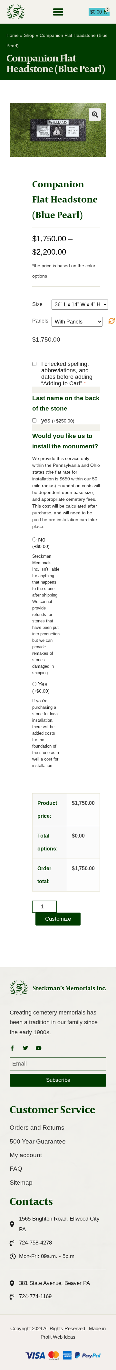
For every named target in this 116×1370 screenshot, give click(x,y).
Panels (40, 320)
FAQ (16, 1168)
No (41, 542)
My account (26, 1155)
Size (37, 304)
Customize (58, 919)
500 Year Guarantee (38, 1141)
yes (57, 420)
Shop (29, 35)
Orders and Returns (37, 1127)
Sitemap (21, 1182)
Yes (41, 687)
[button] (58, 11)
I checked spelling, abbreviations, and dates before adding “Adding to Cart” (66, 374)
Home (12, 35)
